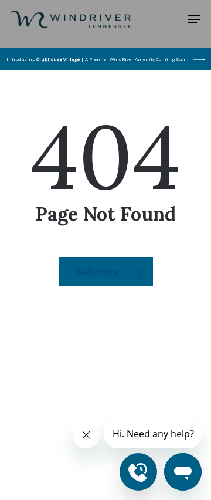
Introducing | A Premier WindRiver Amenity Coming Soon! (97, 59)
